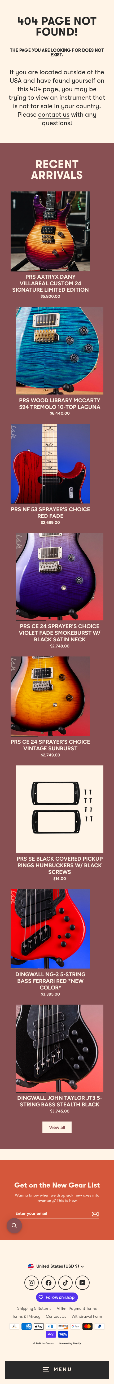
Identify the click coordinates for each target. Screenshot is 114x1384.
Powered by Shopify (70, 1343)
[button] (14, 1225)
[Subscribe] (94, 1214)
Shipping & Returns (34, 1308)
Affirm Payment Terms (77, 1308)
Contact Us (56, 1316)
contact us (53, 114)
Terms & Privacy (26, 1316)
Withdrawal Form (87, 1316)
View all (57, 1127)
